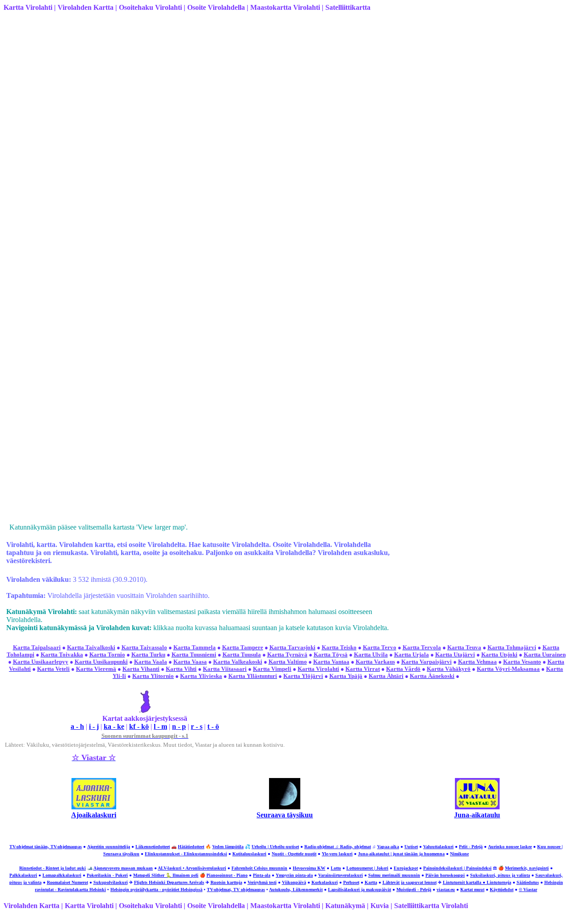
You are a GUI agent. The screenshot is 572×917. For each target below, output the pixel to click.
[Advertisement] (272, 81)
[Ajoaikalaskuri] (94, 807)
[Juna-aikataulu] (477, 807)
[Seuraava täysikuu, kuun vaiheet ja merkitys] (284, 807)
